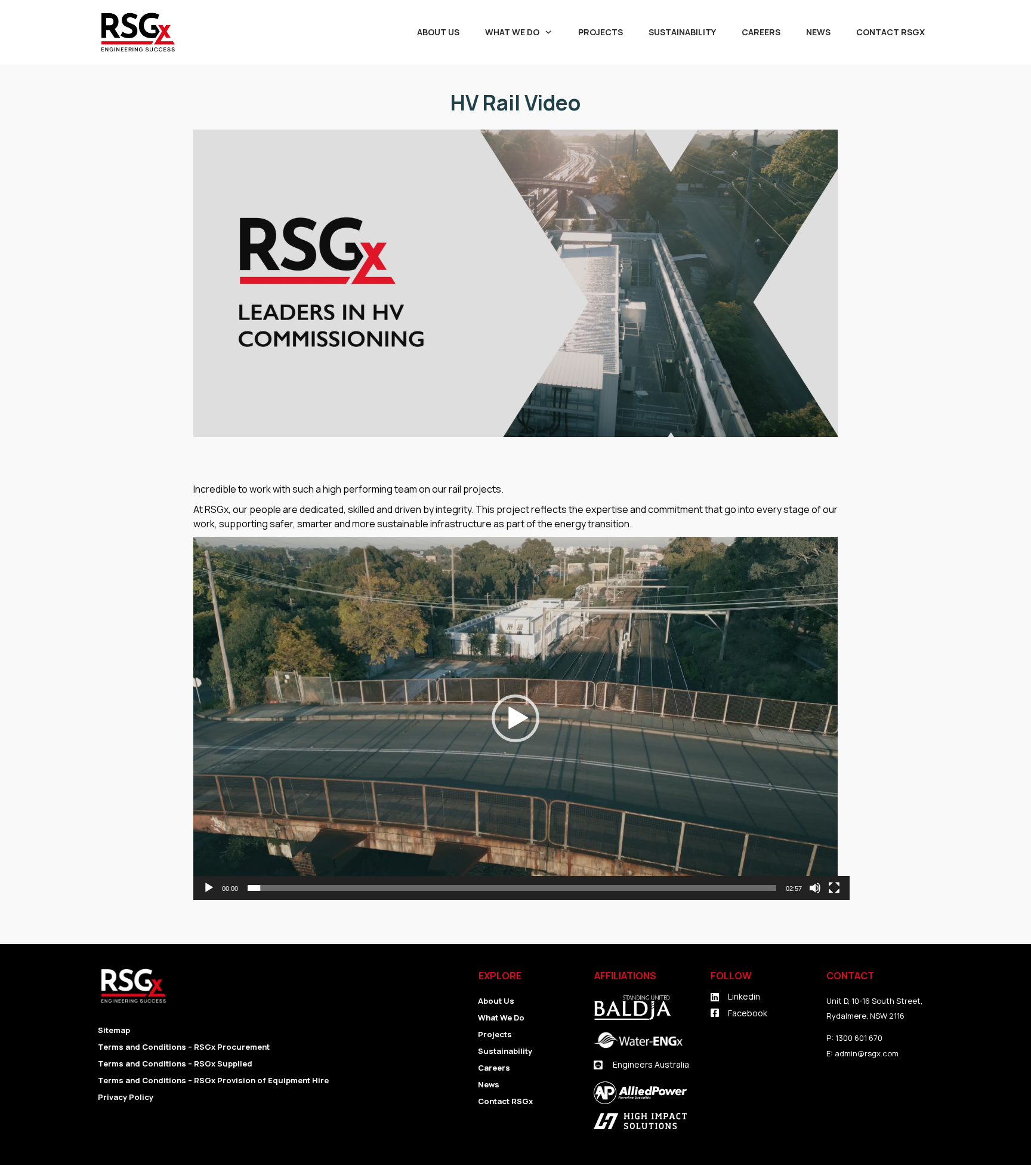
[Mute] (815, 888)
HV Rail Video (515, 102)
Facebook (747, 1013)
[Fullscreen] (834, 888)
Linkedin (744, 996)
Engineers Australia (651, 1064)
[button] (515, 718)
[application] (515, 718)
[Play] (209, 888)
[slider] (512, 888)
